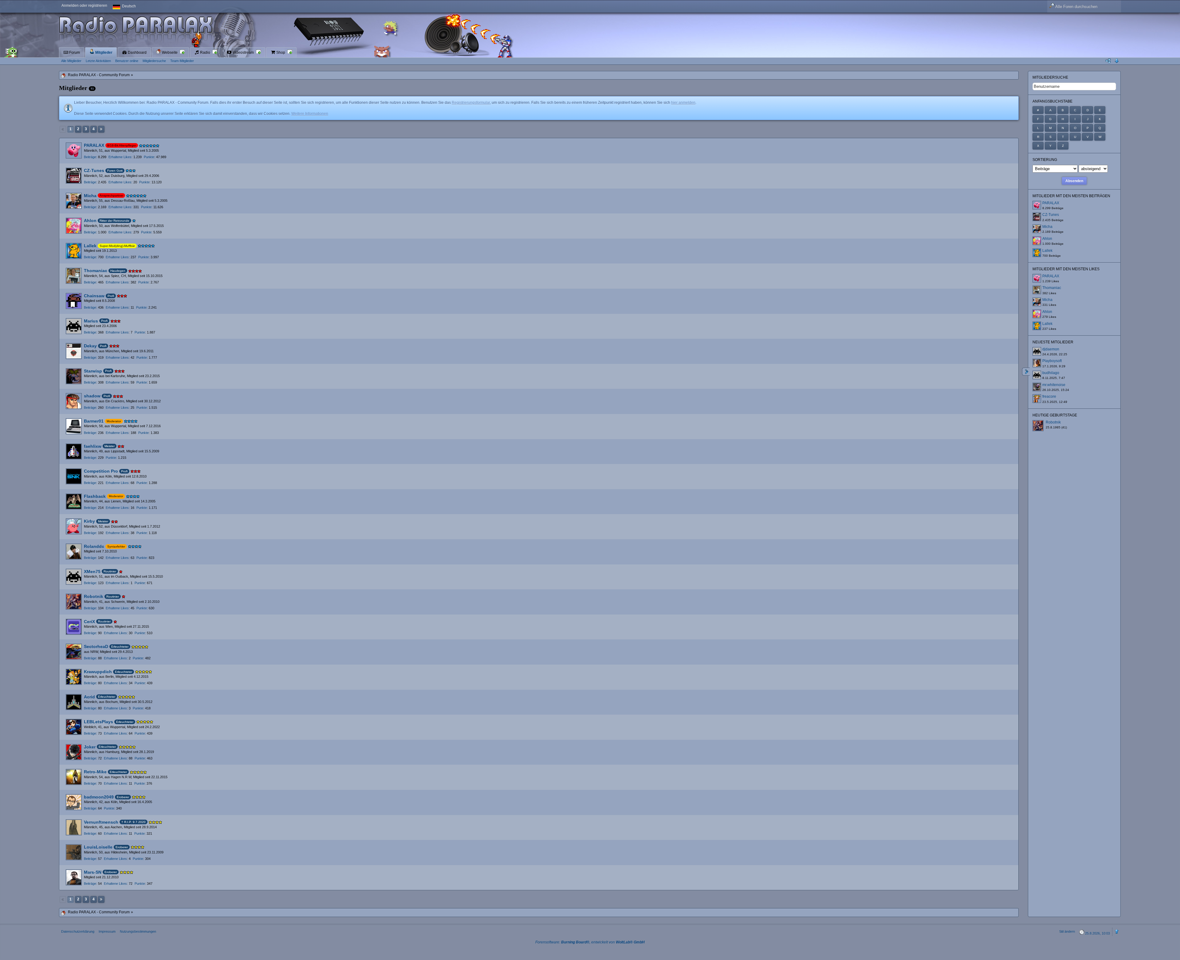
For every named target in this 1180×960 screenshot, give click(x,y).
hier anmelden (683, 102)
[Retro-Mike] (74, 777)
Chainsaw (94, 295)
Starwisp (93, 371)
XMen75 (92, 571)
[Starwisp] (74, 376)
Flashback (95, 496)
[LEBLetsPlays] (74, 727)
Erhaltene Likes (120, 157)
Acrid (89, 696)
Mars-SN (92, 872)
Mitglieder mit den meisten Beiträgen (1071, 196)
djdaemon (1050, 349)
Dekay (90, 345)
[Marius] (74, 326)
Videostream (243, 52)
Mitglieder (103, 52)
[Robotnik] (74, 602)
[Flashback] (74, 501)
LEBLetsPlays (98, 721)
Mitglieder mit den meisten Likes (1065, 269)
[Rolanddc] (74, 552)
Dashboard (137, 52)
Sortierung (1044, 160)
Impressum (107, 931)
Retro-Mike (95, 771)
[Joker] (74, 752)
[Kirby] (74, 526)
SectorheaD (96, 646)
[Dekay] (74, 351)
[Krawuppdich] (74, 677)
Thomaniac (95, 270)
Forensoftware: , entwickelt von (590, 942)
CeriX (89, 621)
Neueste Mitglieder (1052, 342)
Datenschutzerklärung (77, 931)
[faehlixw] (74, 451)
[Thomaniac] (74, 276)
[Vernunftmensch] (74, 827)
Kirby (89, 521)
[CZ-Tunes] (74, 176)
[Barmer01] (74, 426)
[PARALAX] (74, 150)
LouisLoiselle (98, 847)
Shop (280, 52)
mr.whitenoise (1053, 385)
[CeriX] (74, 627)
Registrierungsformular (471, 102)
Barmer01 (94, 421)
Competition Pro (101, 471)
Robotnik (93, 596)
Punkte (149, 157)
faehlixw (92, 446)
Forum (74, 52)
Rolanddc (94, 546)
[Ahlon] (74, 226)
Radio (205, 52)
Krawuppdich (98, 671)
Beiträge (90, 157)
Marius (91, 320)
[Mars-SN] (74, 877)
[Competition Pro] (74, 476)
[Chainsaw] (74, 301)
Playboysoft (1052, 361)
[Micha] (74, 201)
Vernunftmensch (101, 822)
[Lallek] (74, 251)
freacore (1049, 396)
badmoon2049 (99, 796)
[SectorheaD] (74, 652)
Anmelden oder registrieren (84, 5)
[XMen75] (74, 577)
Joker (90, 746)
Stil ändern (1067, 931)
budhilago (1050, 373)
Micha (90, 195)
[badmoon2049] (74, 802)
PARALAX (94, 145)
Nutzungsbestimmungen (138, 931)
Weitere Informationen (309, 113)
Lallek (90, 245)
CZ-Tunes (94, 170)
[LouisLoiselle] (74, 852)
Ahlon (90, 220)
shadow (92, 395)
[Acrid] (74, 702)
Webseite (170, 52)
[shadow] (74, 401)
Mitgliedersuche (1050, 77)
